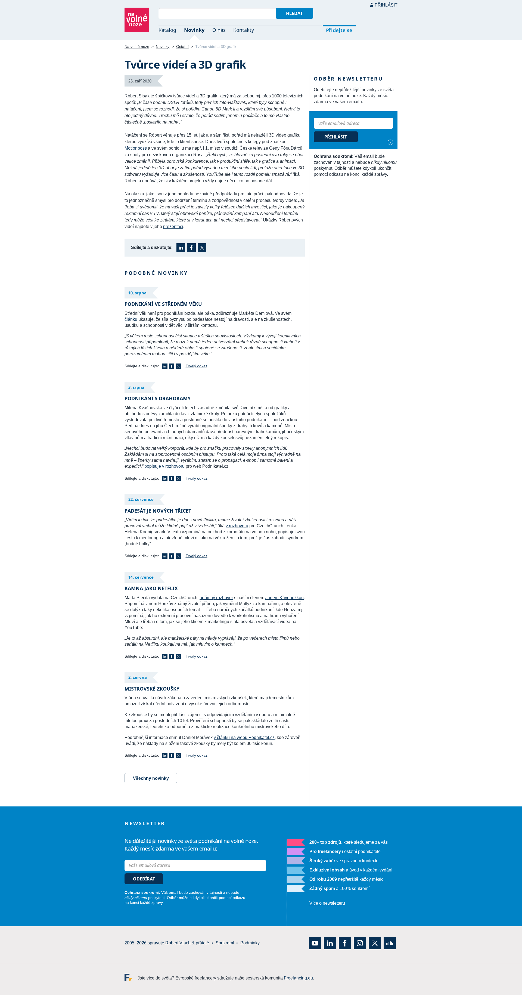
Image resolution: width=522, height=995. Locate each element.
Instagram (360, 943)
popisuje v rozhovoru (164, 466)
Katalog (167, 30)
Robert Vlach (178, 943)
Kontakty (243, 30)
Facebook (191, 247)
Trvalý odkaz (196, 366)
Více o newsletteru (327, 903)
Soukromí (225, 943)
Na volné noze (137, 46)
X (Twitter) (202, 247)
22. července (141, 499)
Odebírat (144, 879)
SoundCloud (390, 943)
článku (131, 319)
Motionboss (136, 148)
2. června (137, 677)
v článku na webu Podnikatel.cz (244, 737)
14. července (141, 577)
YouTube (315, 943)
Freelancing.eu (131, 977)
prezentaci (173, 226)
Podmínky (250, 943)
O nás (219, 30)
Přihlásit (386, 5)
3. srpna (136, 387)
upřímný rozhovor (216, 597)
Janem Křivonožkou (284, 597)
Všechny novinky (151, 778)
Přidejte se (339, 30)
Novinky (194, 30)
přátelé (202, 943)
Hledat (294, 13)
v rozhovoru (237, 525)
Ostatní (182, 46)
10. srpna (137, 292)
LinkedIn (180, 247)
